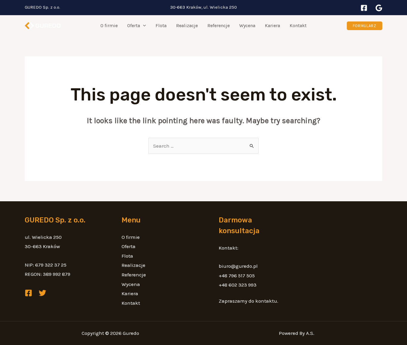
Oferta (133, 25)
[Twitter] (42, 293)
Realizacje (187, 25)
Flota (161, 25)
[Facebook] (364, 7)
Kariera (272, 25)
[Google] (378, 7)
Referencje (218, 25)
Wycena (247, 25)
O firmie (109, 25)
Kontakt (298, 25)
